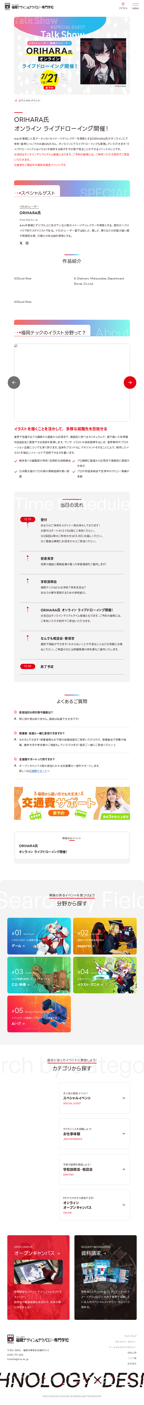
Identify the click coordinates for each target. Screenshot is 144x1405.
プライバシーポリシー (126, 1342)
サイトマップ (130, 1336)
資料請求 (132, 1363)
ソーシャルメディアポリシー (123, 1347)
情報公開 (132, 1353)
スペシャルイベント (27, 101)
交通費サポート (38, 771)
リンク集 (132, 1358)
